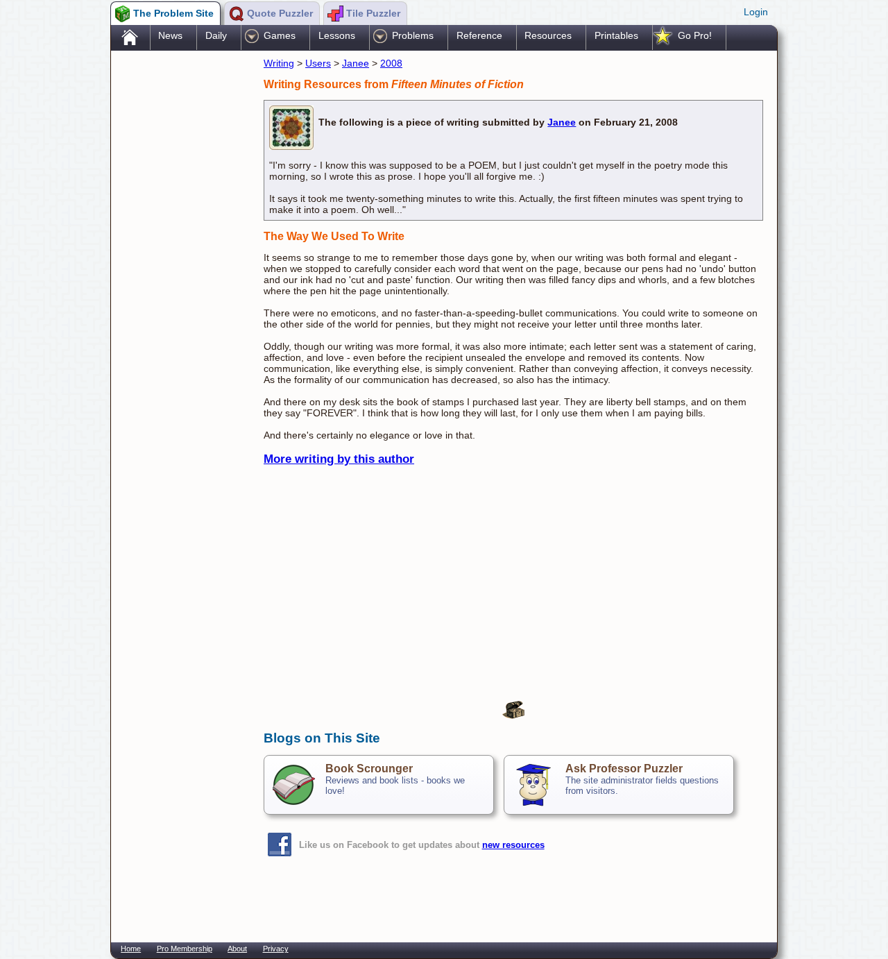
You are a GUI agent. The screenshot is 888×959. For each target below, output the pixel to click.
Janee (355, 63)
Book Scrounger (369, 768)
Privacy (276, 948)
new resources (513, 845)
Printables (616, 35)
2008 (391, 63)
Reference (479, 35)
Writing (279, 63)
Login (756, 11)
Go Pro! (695, 35)
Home (131, 948)
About (237, 948)
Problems (413, 35)
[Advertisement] (180, 273)
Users (318, 63)
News (170, 35)
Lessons (336, 35)
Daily (216, 35)
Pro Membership (184, 948)
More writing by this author (339, 459)
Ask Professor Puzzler (624, 768)
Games (280, 35)
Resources (548, 35)
